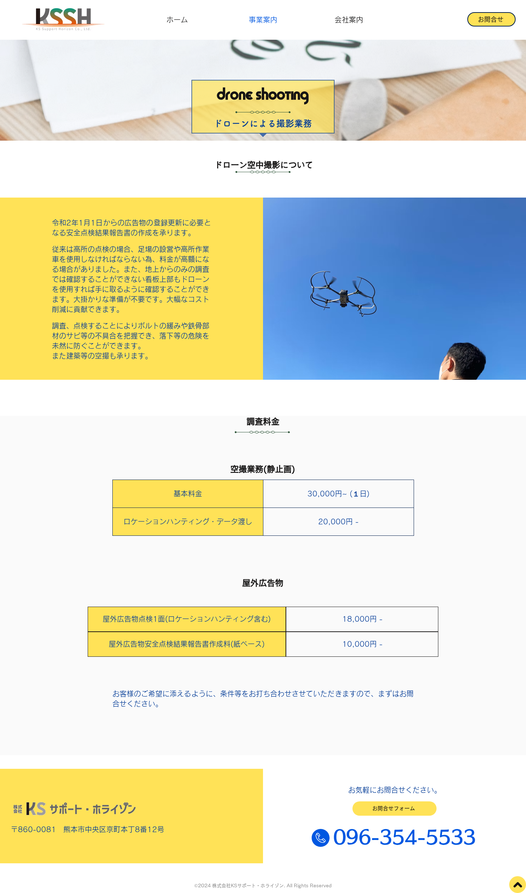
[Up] (517, 884)
